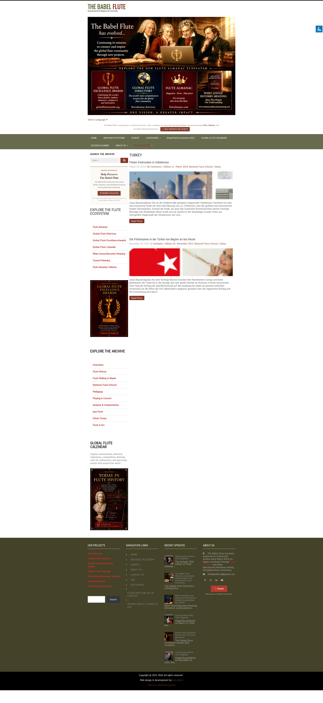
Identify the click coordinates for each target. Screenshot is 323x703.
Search (113, 599)
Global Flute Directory (104, 233)
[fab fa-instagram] (211, 580)
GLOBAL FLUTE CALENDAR (214, 138)
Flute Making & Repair (104, 378)
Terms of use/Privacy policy (161, 684)
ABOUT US (121, 145)
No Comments (154, 166)
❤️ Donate (219, 588)
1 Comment (157, 243)
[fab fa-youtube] (222, 580)
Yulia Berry (177, 680)
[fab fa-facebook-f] (205, 580)
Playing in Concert (102, 398)
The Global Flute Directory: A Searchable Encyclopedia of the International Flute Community (185, 578)
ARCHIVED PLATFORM (114, 138)
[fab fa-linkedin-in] (216, 580)
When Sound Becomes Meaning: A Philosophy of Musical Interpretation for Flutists (185, 598)
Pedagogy (98, 391)
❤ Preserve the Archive (109, 193)
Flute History (99, 371)
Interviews (98, 364)
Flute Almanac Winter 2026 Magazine (184, 653)
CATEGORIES (152, 138)
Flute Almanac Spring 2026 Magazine (184, 616)
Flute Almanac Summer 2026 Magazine (185, 557)
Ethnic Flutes (99, 418)
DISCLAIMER (137, 584)
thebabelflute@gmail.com (221, 574)
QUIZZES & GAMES (100, 145)
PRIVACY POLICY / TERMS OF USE (142, 605)
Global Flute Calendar (104, 247)
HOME (94, 138)
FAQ (133, 579)
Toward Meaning (101, 260)
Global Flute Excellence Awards (109, 240)
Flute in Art (98, 424)
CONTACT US (137, 574)
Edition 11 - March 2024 (176, 166)
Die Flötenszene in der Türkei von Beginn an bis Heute (162, 239)
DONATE (135, 138)
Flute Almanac (209, 125)
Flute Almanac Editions (105, 267)
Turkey (217, 166)
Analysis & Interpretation (106, 404)
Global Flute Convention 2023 (180, 138)
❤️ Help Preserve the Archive (175, 129)
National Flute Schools (201, 166)
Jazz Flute (98, 411)
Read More (136, 221)
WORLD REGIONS (142, 145)
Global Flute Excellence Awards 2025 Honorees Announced (185, 634)
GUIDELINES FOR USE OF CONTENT (140, 594)
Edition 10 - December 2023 (179, 243)
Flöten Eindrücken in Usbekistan (149, 162)
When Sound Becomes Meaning (109, 253)
